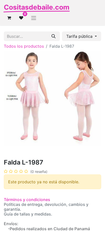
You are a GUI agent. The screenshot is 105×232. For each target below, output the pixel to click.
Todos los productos (24, 46)
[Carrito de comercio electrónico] (9, 18)
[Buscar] (53, 36)
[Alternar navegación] (33, 17)
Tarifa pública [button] (80, 36)
